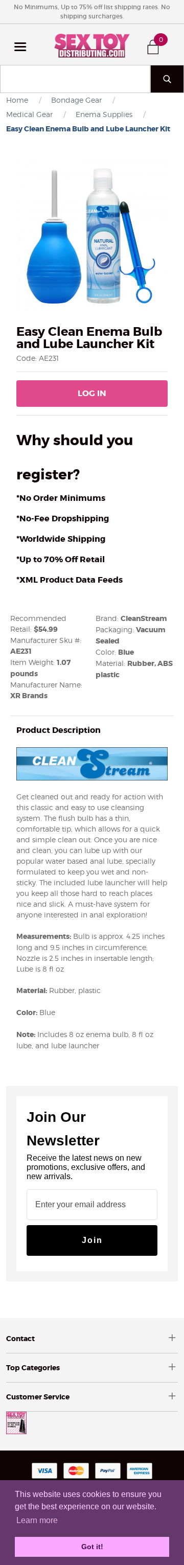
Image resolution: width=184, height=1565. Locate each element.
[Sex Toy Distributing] (92, 44)
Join (92, 1240)
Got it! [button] (92, 1547)
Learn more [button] (37, 1520)
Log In (92, 393)
